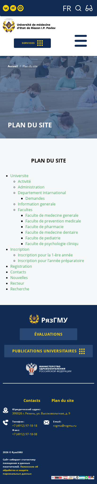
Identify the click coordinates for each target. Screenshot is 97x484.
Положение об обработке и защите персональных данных (20, 470)
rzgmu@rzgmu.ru (64, 424)
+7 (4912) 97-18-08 (24, 432)
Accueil (13, 66)
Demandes (35, 198)
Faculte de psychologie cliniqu (51, 243)
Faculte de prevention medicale (53, 221)
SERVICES (28, 43)
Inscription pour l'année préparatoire (51, 260)
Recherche (19, 289)
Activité (24, 181)
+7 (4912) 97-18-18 (24, 424)
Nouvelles (19, 277)
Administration (31, 187)
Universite (19, 175)
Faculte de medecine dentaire (51, 232)
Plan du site (63, 400)
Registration (21, 266)
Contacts (18, 272)
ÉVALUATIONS (48, 334)
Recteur (17, 283)
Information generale (37, 204)
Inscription (19, 249)
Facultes (25, 209)
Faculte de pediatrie (43, 238)
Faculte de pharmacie (44, 226)
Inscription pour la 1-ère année (45, 255)
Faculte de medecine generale (51, 215)
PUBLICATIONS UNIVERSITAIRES (44, 351)
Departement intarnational (42, 192)
